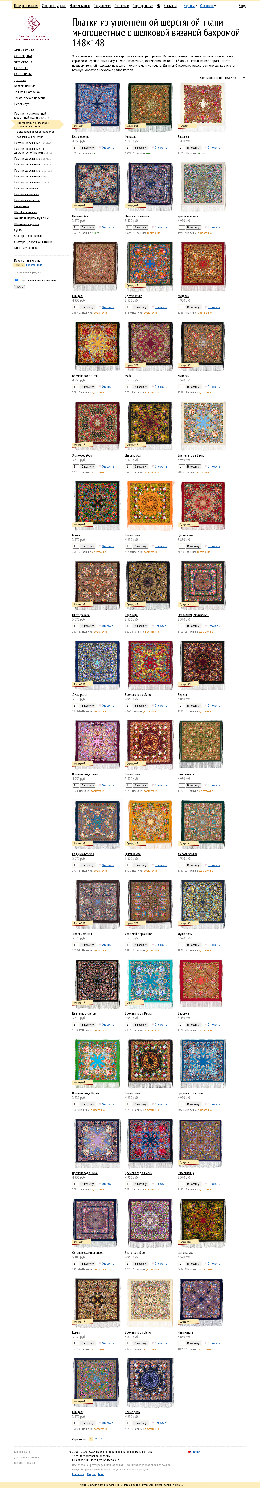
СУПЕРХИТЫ (23, 74)
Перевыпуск (22, 104)
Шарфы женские (25, 212)
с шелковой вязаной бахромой (36, 131)
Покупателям (102, 5)
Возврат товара (24, 1463)
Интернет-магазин (26, 5)
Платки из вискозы (27, 200)
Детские (20, 80)
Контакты (170, 5)
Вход (242, 5)
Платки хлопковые (26, 194)
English (196, 1452)
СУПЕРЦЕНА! (23, 56)
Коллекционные (24, 86)
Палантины (21, 206)
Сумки (18, 230)
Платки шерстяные (27, 143)
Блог (101, 1474)
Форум (91, 1474)
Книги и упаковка (26, 248)
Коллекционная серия (30, 137)
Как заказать (22, 1452)
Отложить (108, 147)
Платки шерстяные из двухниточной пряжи (29, 150)
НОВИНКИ (21, 68)
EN (158, 5)
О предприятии (143, 5)
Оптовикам (122, 5)
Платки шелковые (26, 188)
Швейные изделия (26, 224)
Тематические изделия (29, 98)
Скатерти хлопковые (28, 236)
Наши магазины (80, 5)
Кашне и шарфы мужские (31, 218)
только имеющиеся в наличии (37, 280)
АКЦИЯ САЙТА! (24, 50)
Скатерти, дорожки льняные (33, 242)
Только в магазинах (27, 92)
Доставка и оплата (26, 1457)
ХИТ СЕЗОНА (23, 62)
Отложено (207, 5)
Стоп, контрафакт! (54, 5)
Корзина (189, 5)
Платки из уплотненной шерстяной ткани (30, 115)
